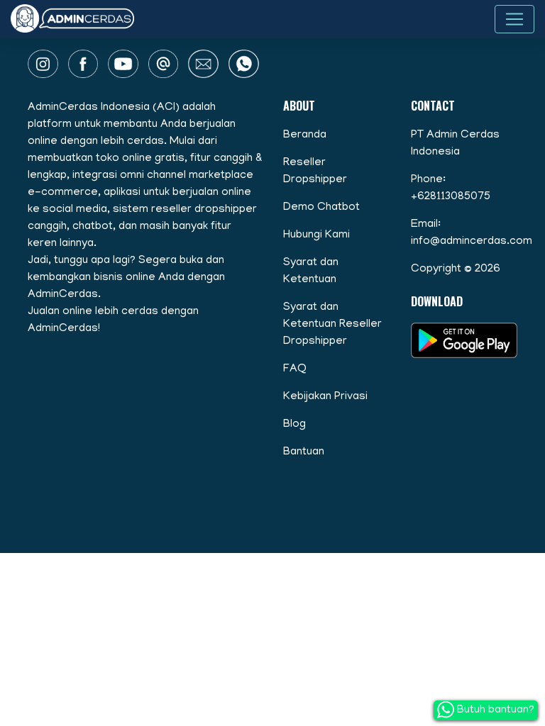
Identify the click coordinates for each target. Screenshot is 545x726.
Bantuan (303, 452)
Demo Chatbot (321, 207)
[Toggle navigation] (514, 19)
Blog (294, 424)
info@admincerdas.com (471, 241)
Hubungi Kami (316, 235)
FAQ (295, 369)
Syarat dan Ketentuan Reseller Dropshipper (332, 324)
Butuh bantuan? (494, 710)
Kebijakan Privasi (325, 397)
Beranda (304, 135)
